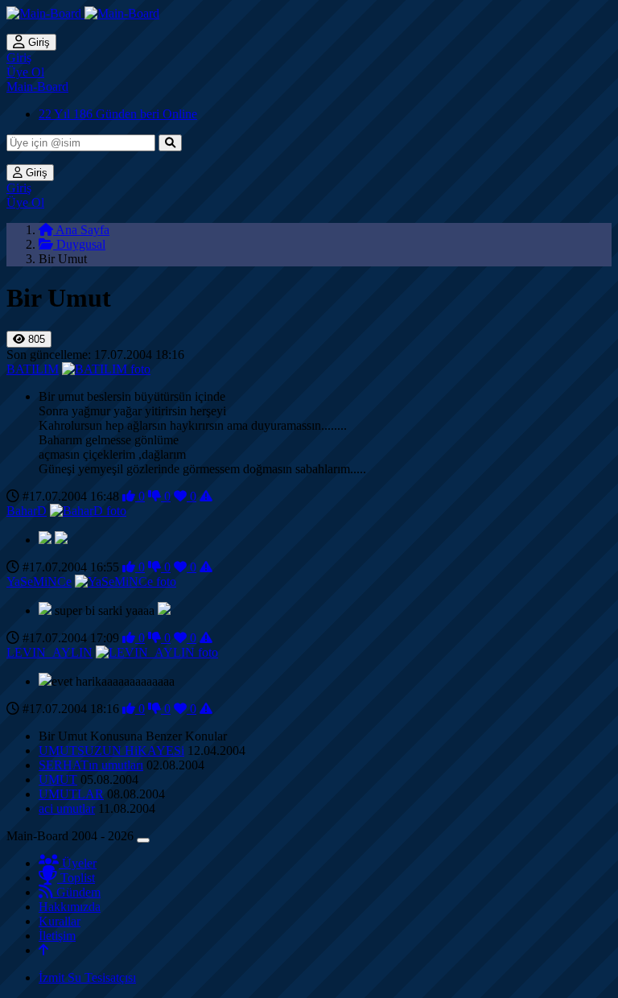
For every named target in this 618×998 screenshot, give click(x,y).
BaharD (26, 511)
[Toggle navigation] (143, 840)
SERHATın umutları (91, 765)
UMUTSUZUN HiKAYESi (111, 750)
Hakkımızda (70, 906)
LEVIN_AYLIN (49, 652)
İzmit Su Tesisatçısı (87, 977)
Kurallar (59, 921)
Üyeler (78, 863)
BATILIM (32, 369)
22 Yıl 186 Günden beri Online (118, 114)
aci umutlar (67, 808)
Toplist (76, 878)
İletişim (57, 935)
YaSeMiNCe (39, 581)
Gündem (77, 892)
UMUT (58, 779)
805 (35, 339)
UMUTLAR (71, 794)
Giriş (37, 42)
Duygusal (79, 244)
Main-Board (37, 86)
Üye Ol (25, 72)
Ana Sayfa (81, 230)
